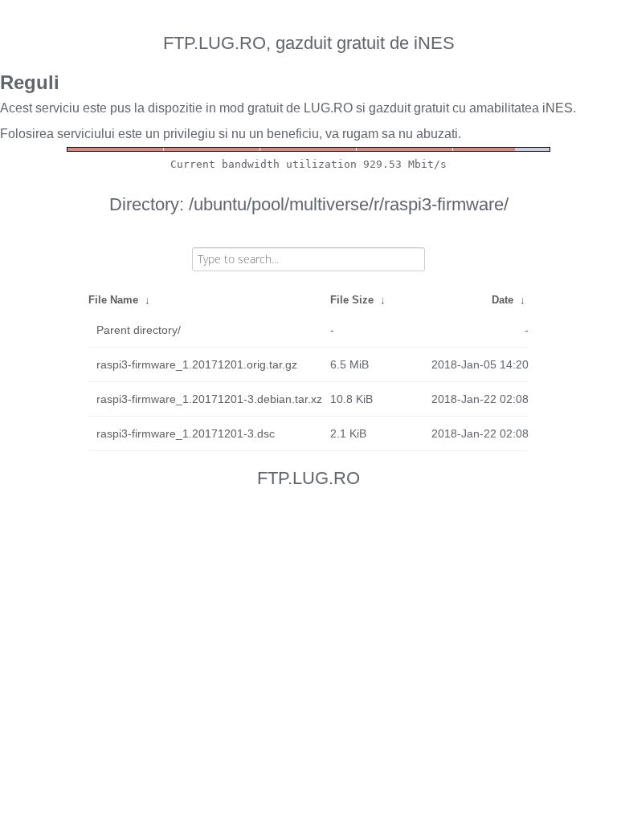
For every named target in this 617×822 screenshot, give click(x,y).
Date (502, 300)
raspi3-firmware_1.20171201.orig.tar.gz (196, 364)
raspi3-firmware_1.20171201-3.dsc (185, 433)
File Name (113, 300)
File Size (352, 300)
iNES (557, 108)
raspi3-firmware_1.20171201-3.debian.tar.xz (209, 399)
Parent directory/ (138, 330)
